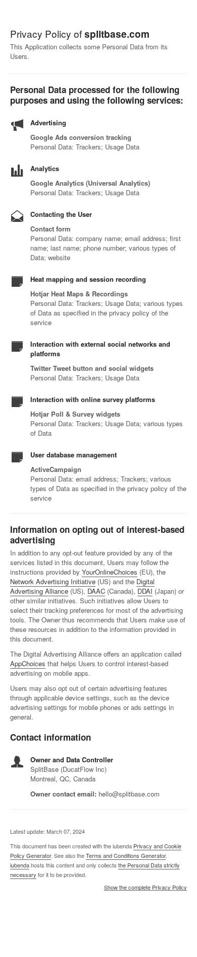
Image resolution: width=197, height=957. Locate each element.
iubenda (19, 865)
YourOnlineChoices (109, 572)
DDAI (145, 591)
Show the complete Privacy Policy (145, 888)
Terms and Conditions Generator (126, 855)
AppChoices (27, 663)
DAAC (96, 591)
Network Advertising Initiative (52, 581)
